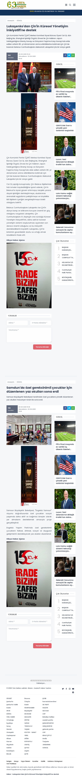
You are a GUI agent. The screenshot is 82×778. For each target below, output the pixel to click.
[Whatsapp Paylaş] (73, 55)
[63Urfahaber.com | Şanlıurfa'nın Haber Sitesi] (16, 5)
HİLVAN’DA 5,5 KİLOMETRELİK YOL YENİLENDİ (47, 11)
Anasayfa (11, 21)
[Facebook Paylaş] (65, 55)
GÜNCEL (19, 21)
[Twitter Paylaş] (69, 55)
